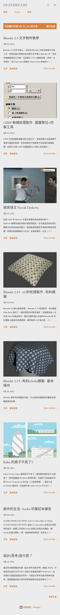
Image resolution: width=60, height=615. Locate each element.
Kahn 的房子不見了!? (18, 462)
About (17, 12)
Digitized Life (15, 5)
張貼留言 (13, 68)
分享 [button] (5, 68)
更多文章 (53, 597)
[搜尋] (48, 5)
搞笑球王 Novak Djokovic (21, 207)
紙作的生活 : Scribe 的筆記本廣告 (27, 509)
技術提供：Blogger (32, 607)
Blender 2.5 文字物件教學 (21, 38)
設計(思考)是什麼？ (17, 556)
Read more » (50, 68)
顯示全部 (50, 26)
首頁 (5, 12)
